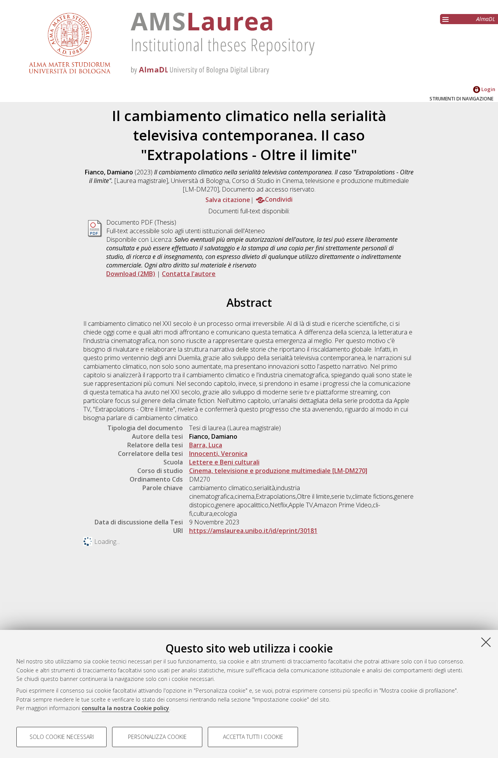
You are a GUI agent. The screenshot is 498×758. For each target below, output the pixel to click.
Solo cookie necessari (62, 736)
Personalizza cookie (157, 736)
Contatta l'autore (189, 273)
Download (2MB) (130, 273)
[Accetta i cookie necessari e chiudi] (486, 642)
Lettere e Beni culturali (224, 462)
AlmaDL (485, 19)
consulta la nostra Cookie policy (125, 708)
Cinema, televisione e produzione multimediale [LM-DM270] (278, 470)
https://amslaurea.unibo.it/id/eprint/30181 (253, 530)
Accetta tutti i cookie (253, 736)
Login (487, 89)
